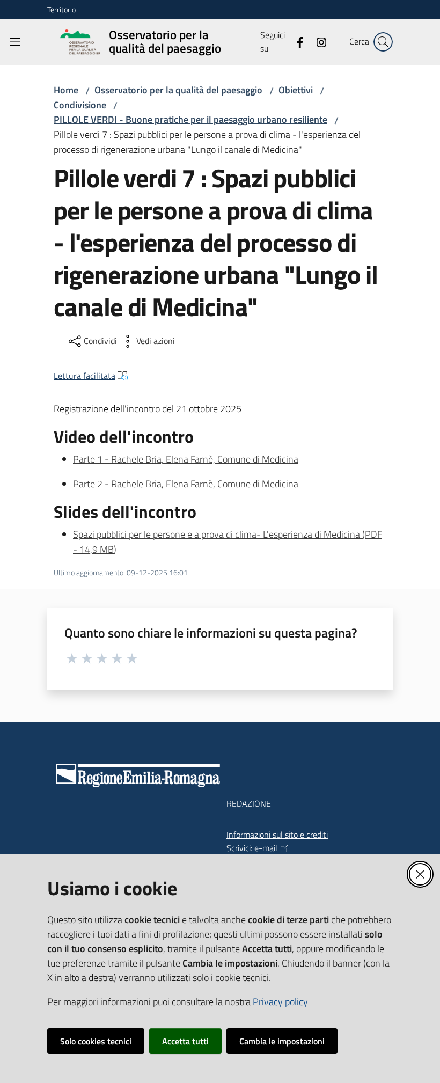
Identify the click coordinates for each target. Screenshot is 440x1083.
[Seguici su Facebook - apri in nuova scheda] (295, 41)
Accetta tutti (185, 1041)
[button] (383, 42)
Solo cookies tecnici (95, 1041)
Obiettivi (295, 90)
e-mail (265, 847)
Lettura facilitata (84, 375)
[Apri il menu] (15, 41)
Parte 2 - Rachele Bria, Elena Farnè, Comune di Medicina (185, 484)
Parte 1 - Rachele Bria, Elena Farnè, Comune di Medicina (185, 459)
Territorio (61, 9)
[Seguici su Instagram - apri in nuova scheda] (317, 41)
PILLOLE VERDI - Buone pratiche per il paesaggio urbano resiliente (190, 119)
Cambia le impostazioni (282, 1041)
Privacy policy (280, 1001)
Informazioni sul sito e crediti (277, 834)
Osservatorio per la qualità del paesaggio (178, 90)
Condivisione (80, 105)
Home (66, 90)
